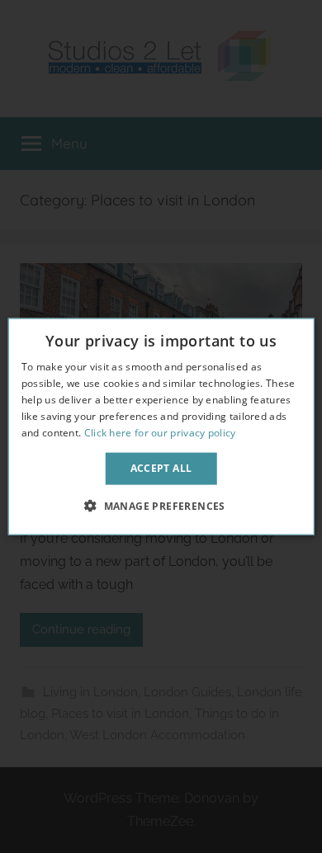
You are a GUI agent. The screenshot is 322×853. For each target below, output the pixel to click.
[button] (161, 505)
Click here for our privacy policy (160, 432)
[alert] (161, 426)
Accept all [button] (161, 468)
